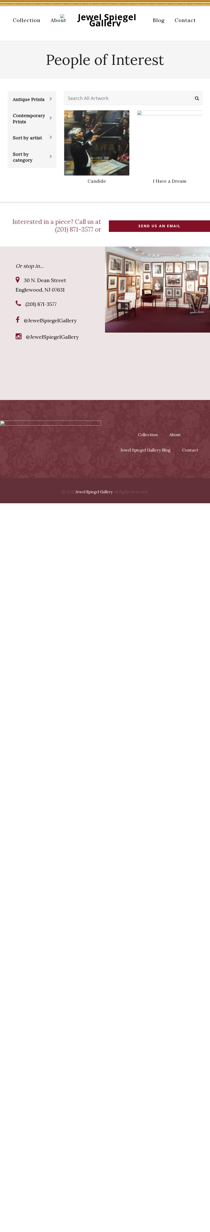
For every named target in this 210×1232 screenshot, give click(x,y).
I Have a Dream (169, 181)
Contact (190, 450)
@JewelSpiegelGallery (50, 320)
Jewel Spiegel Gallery (94, 492)
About (175, 434)
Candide (97, 181)
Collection (148, 434)
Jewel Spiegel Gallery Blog (145, 450)
